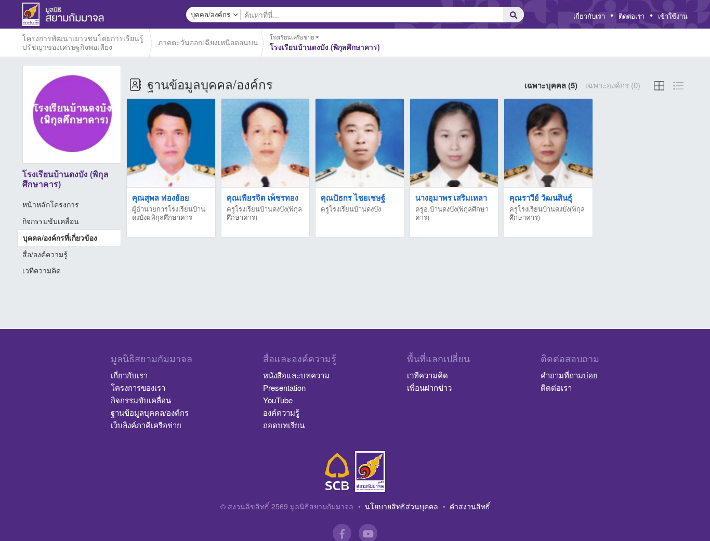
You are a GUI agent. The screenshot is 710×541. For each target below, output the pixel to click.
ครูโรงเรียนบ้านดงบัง (351, 209)
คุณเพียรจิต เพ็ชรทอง (262, 197)
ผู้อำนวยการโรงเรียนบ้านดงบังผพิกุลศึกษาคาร (168, 213)
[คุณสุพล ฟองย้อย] (171, 143)
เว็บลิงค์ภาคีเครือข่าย (146, 424)
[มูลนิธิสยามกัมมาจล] (370, 471)
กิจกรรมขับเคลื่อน (50, 221)
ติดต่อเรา (632, 16)
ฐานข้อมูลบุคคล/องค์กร (150, 412)
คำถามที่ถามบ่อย (569, 375)
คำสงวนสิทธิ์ (470, 506)
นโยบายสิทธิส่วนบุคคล (401, 506)
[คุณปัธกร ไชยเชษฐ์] (359, 143)
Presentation (284, 387)
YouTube (278, 399)
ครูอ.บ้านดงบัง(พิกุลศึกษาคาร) (452, 213)
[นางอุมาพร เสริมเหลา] (454, 143)
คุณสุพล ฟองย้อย (160, 197)
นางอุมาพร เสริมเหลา (451, 197)
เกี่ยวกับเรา (589, 16)
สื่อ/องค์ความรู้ (45, 254)
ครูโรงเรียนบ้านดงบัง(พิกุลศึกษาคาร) (264, 213)
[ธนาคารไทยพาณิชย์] (337, 472)
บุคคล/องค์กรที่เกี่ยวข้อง (60, 237)
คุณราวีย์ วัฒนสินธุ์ (540, 197)
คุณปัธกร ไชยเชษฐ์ (353, 197)
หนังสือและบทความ (296, 375)
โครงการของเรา (138, 387)
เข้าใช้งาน (673, 16)
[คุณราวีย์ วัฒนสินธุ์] (548, 143)
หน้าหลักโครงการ (50, 204)
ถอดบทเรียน (284, 424)
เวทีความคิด (41, 270)
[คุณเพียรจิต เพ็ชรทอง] (265, 143)
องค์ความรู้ (281, 412)
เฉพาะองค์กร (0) (612, 85)
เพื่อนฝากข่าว (429, 387)
